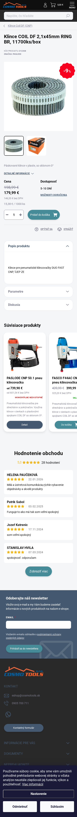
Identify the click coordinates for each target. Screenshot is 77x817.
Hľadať (68, 15)
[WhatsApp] (7, 713)
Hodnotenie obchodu (38, 453)
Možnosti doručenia (53, 195)
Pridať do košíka (40, 214)
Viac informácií (32, 784)
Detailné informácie (17, 173)
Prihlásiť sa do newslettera (24, 648)
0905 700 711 (20, 703)
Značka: (12, 54)
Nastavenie (39, 794)
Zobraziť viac (38, 571)
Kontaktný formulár (23, 728)
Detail (25, 424)
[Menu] (72, 5)
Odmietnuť (19, 807)
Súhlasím (57, 807)
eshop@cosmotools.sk (26, 695)
